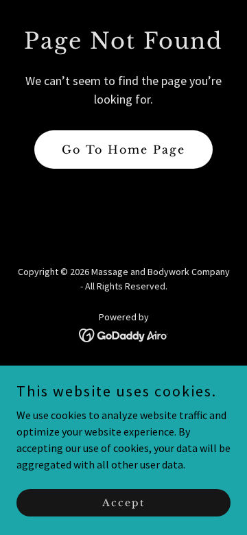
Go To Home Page (123, 149)
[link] (124, 334)
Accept (123, 502)
